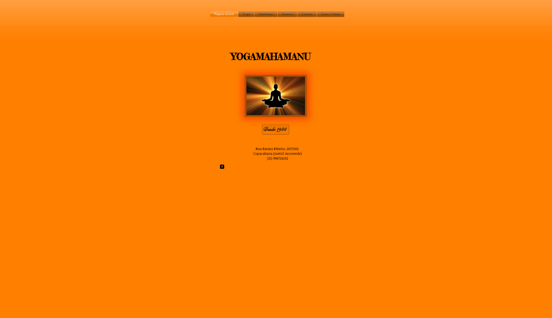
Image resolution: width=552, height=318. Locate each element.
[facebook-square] (222, 167)
